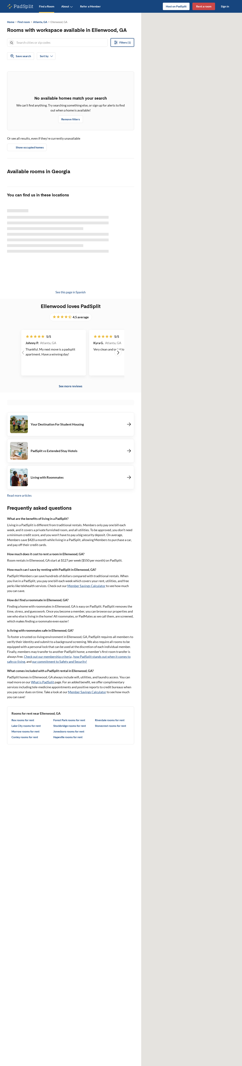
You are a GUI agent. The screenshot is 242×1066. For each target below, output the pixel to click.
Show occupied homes (30, 147)
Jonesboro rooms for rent (68, 731)
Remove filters (70, 119)
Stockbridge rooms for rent (69, 725)
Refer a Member (90, 6)
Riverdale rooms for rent (110, 720)
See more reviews (70, 386)
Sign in (225, 6)
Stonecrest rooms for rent (110, 725)
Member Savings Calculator (86, 586)
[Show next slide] (118, 352)
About (65, 6)
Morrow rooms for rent (26, 731)
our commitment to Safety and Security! (59, 661)
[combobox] (61, 42)
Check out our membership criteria (48, 657)
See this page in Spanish (70, 292)
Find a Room (46, 6)
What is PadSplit (42, 682)
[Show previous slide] (23, 352)
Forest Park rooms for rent (69, 720)
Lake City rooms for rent (26, 725)
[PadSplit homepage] (20, 6)
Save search (23, 56)
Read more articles (19, 495)
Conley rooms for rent (25, 737)
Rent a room (203, 6)
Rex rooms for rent (23, 720)
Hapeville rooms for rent (68, 737)
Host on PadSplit (176, 6)
